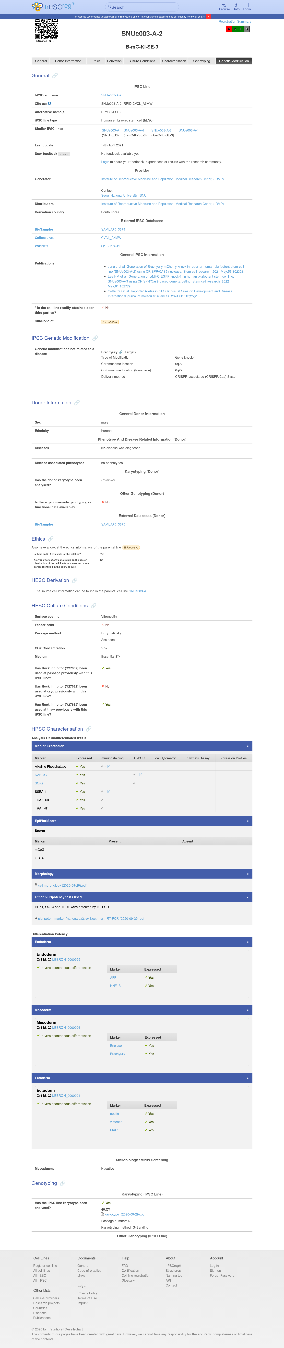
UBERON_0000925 (66, 959)
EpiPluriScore (45, 820)
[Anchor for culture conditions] (92, 605)
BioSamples (44, 229)
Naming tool (174, 1275)
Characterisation (174, 60)
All (39, 1275)
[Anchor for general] (54, 75)
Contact (171, 1285)
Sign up (215, 1270)
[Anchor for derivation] (74, 579)
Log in (214, 1265)
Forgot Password (222, 1275)
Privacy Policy (186, 16)
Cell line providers (46, 1298)
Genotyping (201, 60)
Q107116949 (110, 245)
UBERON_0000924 (66, 1095)
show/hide (64, 154)
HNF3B (115, 985)
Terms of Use (87, 1298)
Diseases (40, 1312)
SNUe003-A (110, 130)
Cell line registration (136, 1275)
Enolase (116, 1045)
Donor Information (68, 60)
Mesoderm (43, 1009)
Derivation (114, 60)
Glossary (128, 1280)
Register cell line (45, 1265)
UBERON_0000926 (66, 1027)
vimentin (116, 1121)
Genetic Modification (234, 60)
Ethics (96, 60)
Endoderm (43, 941)
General (41, 60)
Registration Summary (235, 21)
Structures (173, 1270)
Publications (42, 1317)
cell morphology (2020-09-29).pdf (62, 885)
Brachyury (109, 352)
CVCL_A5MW (111, 237)
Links (81, 1275)
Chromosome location (117, 363)
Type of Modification (115, 357)
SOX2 (39, 783)
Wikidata (41, 245)
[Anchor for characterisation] (88, 728)
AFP (113, 977)
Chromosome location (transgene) (126, 370)
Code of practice (89, 1270)
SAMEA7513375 (113, 524)
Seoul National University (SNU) (124, 195)
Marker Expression (49, 745)
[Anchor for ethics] (50, 538)
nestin (114, 1113)
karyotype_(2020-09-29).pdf (125, 1214)
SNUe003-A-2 (111, 95)
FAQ (125, 1265)
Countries (40, 1307)
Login (247, 9)
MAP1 (114, 1129)
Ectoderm (42, 1077)
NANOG (41, 774)
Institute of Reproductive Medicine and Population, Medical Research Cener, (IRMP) (162, 178)
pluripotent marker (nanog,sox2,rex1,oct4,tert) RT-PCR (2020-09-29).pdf (91, 918)
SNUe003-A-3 (161, 130)
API (168, 1280)
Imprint (82, 1302)
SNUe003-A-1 (189, 130)
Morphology (44, 873)
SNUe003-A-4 (134, 130)
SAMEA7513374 (113, 229)
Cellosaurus (44, 237)
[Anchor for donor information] (76, 402)
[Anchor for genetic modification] (94, 337)
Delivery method (113, 376)
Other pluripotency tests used (58, 896)
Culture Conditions (142, 60)
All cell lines (41, 1270)
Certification (130, 1270)
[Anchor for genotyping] (62, 1182)
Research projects (46, 1302)
